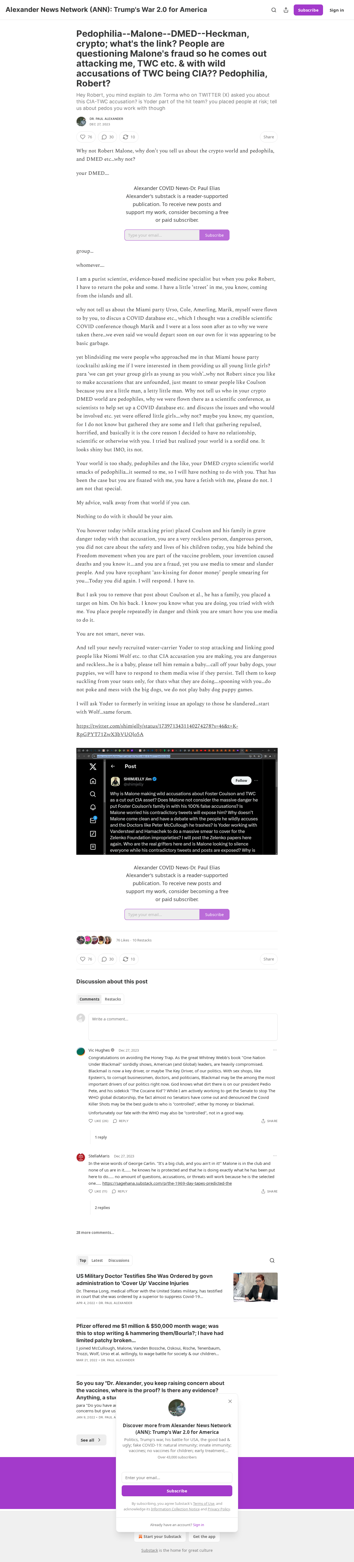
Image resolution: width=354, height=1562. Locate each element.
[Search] (273, 9)
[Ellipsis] (274, 1050)
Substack (149, 1550)
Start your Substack (162, 1536)
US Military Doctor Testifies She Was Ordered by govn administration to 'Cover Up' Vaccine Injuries (144, 1279)
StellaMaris (99, 1156)
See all (87, 1440)
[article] (177, 1293)
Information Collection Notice (175, 1508)
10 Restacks (142, 940)
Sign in (337, 10)
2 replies (102, 1207)
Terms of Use (203, 1503)
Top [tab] (83, 1260)
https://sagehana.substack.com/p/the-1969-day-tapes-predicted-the (167, 1183)
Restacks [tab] (113, 999)
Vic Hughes (99, 1050)
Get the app (204, 1536)
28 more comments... (95, 1232)
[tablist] (100, 999)
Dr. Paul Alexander (106, 119)
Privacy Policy (219, 1508)
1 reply (101, 1137)
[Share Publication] (285, 9)
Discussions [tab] (118, 1260)
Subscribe (308, 10)
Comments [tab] (89, 999)
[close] (230, 1401)
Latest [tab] (97, 1260)
